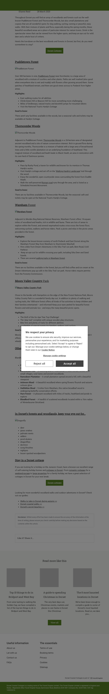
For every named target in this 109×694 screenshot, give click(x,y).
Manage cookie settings (54, 355)
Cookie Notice (48, 350)
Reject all (39, 363)
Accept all (70, 363)
